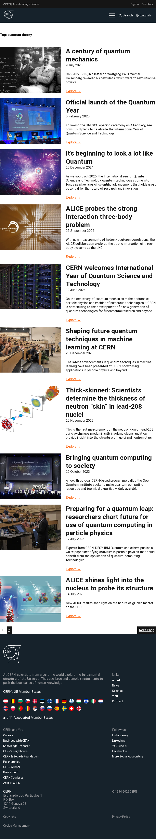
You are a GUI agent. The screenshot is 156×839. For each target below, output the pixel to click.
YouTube (118, 746)
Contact (117, 701)
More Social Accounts (126, 756)
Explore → (73, 91)
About (116, 680)
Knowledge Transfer (16, 746)
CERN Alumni (11, 767)
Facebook (118, 751)
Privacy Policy (121, 816)
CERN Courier (12, 777)
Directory (147, 4)
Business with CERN (16, 740)
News (115, 685)
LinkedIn (117, 740)
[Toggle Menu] (112, 15)
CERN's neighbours (15, 751)
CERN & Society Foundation (21, 756)
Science (117, 690)
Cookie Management (16, 825)
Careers (8, 735)
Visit (115, 696)
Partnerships (11, 761)
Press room (10, 772)
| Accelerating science (21, 4)
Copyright (9, 816)
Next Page (146, 630)
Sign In (135, 4)
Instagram (119, 735)
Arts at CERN (11, 782)
